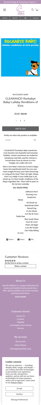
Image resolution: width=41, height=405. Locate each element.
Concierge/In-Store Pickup (20, 325)
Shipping (20, 322)
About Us (14, 18)
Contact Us (20, 316)
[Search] (32, 9)
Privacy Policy (17, 383)
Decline (19, 394)
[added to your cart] (37, 9)
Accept (19, 388)
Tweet (11, 239)
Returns (20, 328)
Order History (20, 345)
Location (20, 319)
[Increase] (24, 120)
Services (5, 18)
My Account (20, 341)
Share (22, 239)
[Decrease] (16, 120)
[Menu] (4, 10)
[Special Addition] (20, 9)
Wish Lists (26, 349)
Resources (35, 18)
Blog (25, 18)
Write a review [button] (20, 266)
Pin (32, 239)
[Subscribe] (34, 139)
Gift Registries (16, 349)
